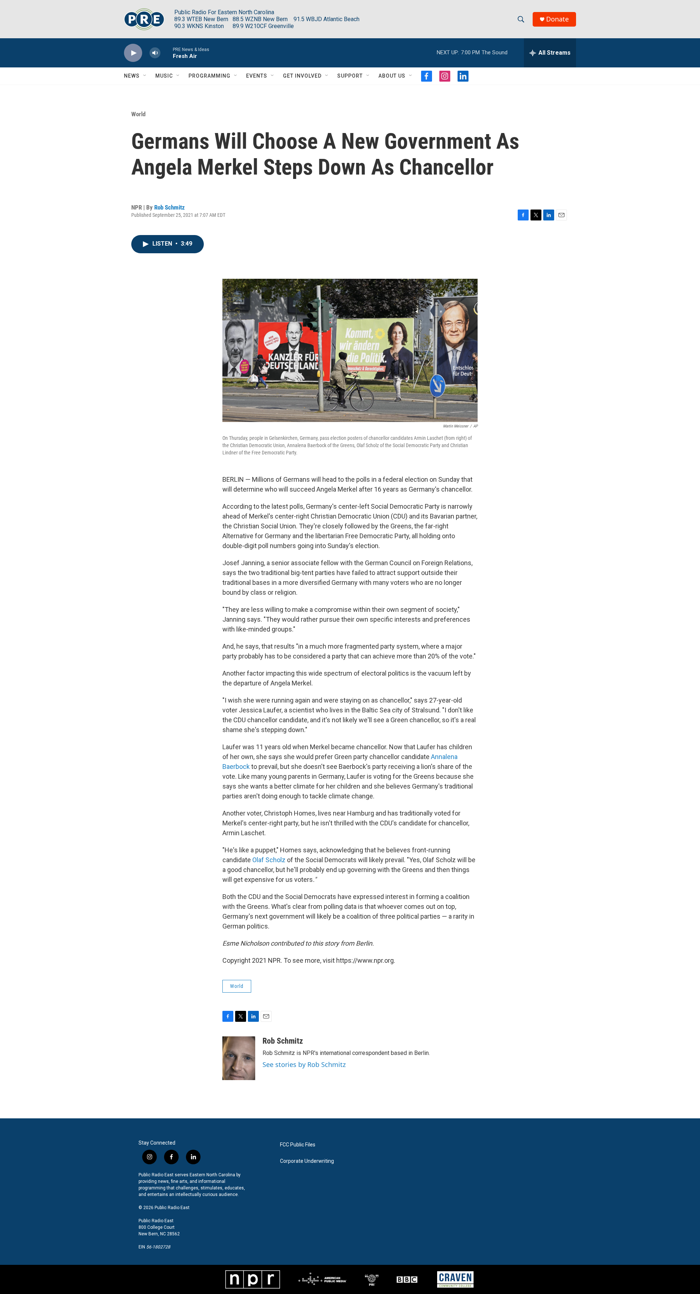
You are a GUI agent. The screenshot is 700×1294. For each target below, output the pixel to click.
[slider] (167, 52)
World (138, 114)
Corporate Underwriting (307, 1161)
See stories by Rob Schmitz (304, 1064)
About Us (391, 76)
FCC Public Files (297, 1145)
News (132, 76)
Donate (557, 19)
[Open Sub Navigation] (145, 76)
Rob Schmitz (169, 207)
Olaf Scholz (268, 860)
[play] (133, 53)
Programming (209, 76)
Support (350, 76)
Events (256, 76)
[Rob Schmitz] (238, 1058)
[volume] (155, 53)
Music (164, 76)
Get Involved (302, 76)
